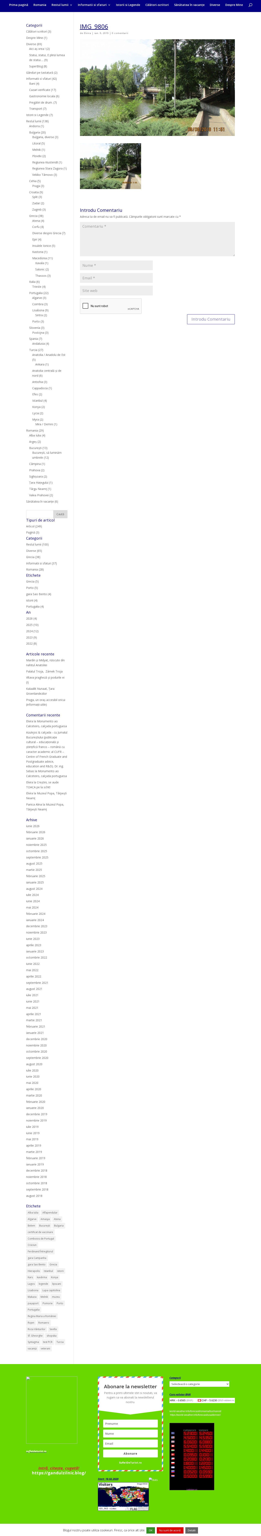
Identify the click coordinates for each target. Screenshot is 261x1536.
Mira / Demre (44, 424)
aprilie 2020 (33, 1089)
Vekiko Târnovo (42, 175)
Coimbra (37, 304)
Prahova (34, 470)
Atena (36, 221)
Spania (33, 339)
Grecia (33, 216)
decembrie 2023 (36, 926)
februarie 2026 (35, 832)
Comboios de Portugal (41, 1238)
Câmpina (35, 464)
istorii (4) (32, 600)
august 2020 (34, 1064)
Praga (36, 186)
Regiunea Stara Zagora (47, 168)
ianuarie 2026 (35, 838)
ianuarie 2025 (35, 882)
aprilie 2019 (33, 1145)
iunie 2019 (33, 1133)
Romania (39, 5)
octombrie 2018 (36, 1183)
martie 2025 (34, 870)
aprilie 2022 (33, 976)
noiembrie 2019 (36, 1120)
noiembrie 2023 (36, 932)
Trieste (36, 287)
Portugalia (36, 293)
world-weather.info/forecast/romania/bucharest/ (195, 1411)
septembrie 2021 (37, 983)
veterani (45, 1348)
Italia (32, 282)
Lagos (31, 1284)
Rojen (31, 1322)
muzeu (56, 1297)
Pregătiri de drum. (41, 102)
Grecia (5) (32, 581)
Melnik (36, 150)
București (35, 448)
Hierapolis (34, 1271)
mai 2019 (32, 1139)
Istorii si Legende (128, 5)
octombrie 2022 (36, 957)
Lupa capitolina (51, 1290)
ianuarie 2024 (35, 920)
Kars (30, 1277)
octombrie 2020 (36, 1051)
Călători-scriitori (157, 5)
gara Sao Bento (36, 1264)
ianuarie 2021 (35, 1033)
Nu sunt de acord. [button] (170, 1530)
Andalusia (38, 343)
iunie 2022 (33, 964)
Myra (35, 419)
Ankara (39, 364)
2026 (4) (31, 618)
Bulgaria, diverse (43, 137)
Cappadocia (40, 388)
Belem (31, 1225)
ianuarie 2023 (35, 951)
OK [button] (151, 1530)
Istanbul (37, 400)
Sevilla (53, 1329)
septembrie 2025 (37, 857)
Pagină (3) (32, 532)
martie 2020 (34, 1095)
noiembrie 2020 (36, 1045)
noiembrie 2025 (36, 845)
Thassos (40, 276)
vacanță (32, 1348)
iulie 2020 (32, 1070)
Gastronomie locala (42, 96)
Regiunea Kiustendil (45, 162)
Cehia (32, 181)
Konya (36, 407)
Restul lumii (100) (37, 544)
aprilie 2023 (33, 945)
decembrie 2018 (36, 1170)
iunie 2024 (33, 901)
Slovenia (34, 328)
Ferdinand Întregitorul (40, 1251)
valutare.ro (228, 1400)
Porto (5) (32, 588)
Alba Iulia (35, 435)
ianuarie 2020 (35, 1108)
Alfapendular (50, 1212)
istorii (60, 1271)
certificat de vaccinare (40, 1232)
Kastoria (37, 252)
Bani (32, 83)
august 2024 (34, 889)
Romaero (43, 1322)
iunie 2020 (33, 1076)
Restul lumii (60, 5)
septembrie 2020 (37, 1058)
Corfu (36, 227)
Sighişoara (36, 476)
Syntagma (33, 1342)
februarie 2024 (35, 914)
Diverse (215, 5)
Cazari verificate (39, 90)
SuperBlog (36, 66)
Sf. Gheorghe (35, 1335)
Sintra (39, 315)
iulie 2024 (32, 895)
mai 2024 (32, 907)
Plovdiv (37, 156)
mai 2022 (32, 970)
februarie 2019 (35, 1158)
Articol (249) (34, 526)
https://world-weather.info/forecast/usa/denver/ (195, 1415)
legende (43, 1284)
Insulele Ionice (41, 246)
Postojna (38, 333)
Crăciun (32, 1245)
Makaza (32, 1297)
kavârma (42, 1277)
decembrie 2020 (36, 1039)
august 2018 (34, 1196)
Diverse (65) (34, 551)
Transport (35, 108)
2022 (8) (31, 643)
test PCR (47, 1342)
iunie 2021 (33, 1001)
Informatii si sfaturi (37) (41, 563)
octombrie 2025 (36, 851)
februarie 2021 (35, 1026)
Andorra (34, 126)
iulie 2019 (32, 1127)
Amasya (45, 1219)
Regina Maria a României (42, 1316)
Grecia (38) (33, 557)
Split (35, 197)
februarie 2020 (35, 1102)
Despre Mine (234, 5)
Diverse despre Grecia (46, 233)
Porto (36, 321)
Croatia (34, 192)
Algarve (37, 298)
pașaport (33, 1303)
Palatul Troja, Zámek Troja (44, 671)
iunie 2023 (33, 939)
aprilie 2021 (33, 1014)
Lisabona (38, 310)
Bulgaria (34, 132)
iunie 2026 (33, 826)
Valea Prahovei (39, 495)
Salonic (40, 269)
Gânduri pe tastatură (39, 72)
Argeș (33, 442)
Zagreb (37, 209)
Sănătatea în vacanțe (189, 5)
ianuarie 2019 (35, 1164)
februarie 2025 (35, 876)
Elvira (87, 33)
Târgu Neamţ (38, 489)
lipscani (56, 1284)
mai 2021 (32, 1008)
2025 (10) (32, 625)
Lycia (35, 413)
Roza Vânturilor (36, 1329)
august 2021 (34, 989)
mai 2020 (32, 1083)
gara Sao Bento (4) (38, 594)
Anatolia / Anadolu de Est (48, 355)
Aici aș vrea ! (37, 49)
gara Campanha (37, 1258)
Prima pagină (18, 5)
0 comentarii (120, 33)
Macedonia (39, 258)
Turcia (33, 350)
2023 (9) (31, 637)
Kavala (39, 263)
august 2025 (34, 863)
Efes (35, 394)
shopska (51, 1335)
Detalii (192, 1530)
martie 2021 (34, 1020)
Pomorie (48, 1303)
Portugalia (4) (35, 606)
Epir (34, 239)
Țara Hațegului (38, 482)
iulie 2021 (32, 995)
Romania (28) (35, 569)
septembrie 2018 (37, 1189)
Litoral (36, 143)
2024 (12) (32, 631)
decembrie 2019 (36, 1114)
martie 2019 (34, 1152)
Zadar (36, 203)
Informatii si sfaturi (92, 5)
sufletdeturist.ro (36, 1451)
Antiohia (37, 382)
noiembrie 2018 (36, 1177)
